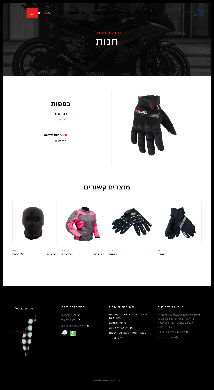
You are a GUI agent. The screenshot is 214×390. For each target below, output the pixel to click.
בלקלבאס (18, 254)
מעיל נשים (67, 254)
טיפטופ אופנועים (99, 381)
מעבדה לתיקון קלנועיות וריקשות (127, 333)
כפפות (113, 254)
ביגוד (56, 120)
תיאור (63, 135)
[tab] (68, 135)
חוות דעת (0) (52, 135)
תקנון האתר (116, 337)
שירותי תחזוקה (118, 323)
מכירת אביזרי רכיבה (121, 328)
